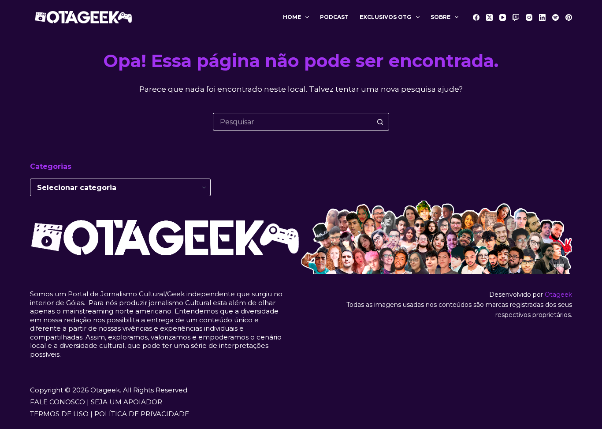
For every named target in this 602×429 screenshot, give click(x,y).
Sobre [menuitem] (440, 17)
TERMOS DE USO (59, 414)
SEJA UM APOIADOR (126, 402)
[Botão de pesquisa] (380, 122)
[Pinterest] (568, 17)
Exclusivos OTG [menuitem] (385, 17)
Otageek (558, 294)
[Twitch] (516, 17)
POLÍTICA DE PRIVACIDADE (141, 414)
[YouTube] (502, 17)
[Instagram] (529, 17)
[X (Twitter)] (489, 17)
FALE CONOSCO (57, 402)
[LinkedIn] (542, 17)
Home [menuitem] (292, 17)
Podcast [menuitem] (334, 17)
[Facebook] (476, 17)
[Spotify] (555, 17)
